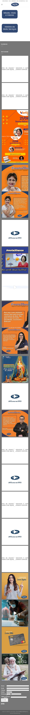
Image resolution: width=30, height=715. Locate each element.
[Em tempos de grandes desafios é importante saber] (15, 69)
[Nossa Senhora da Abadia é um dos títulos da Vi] (15, 369)
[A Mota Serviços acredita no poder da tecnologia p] (15, 586)
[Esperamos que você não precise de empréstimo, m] (15, 613)
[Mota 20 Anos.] (15, 314)
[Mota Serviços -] (15, 4)
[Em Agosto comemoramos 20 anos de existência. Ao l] (15, 423)
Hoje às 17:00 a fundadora (8, 136)
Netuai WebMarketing (15, 713)
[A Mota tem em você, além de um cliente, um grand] (15, 667)
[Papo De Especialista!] (15, 123)
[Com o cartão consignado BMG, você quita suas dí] (15, 640)
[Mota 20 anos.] (15, 178)
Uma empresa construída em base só (11, 191)
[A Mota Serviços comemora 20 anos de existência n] (15, 260)
